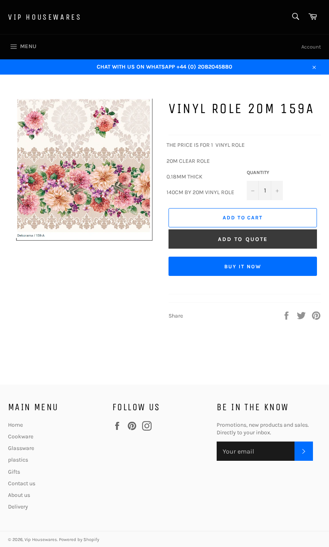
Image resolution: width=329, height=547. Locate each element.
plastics (18, 459)
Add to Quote (243, 239)
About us (19, 495)
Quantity (258, 172)
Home (15, 424)
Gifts (14, 471)
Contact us (21, 483)
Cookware (20, 436)
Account (311, 47)
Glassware (21, 448)
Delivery (18, 506)
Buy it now (242, 266)
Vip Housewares (44, 17)
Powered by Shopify (79, 539)
